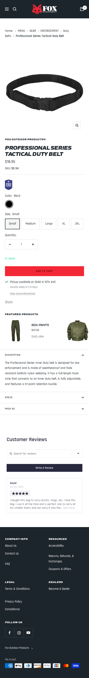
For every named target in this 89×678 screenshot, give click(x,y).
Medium (30, 224)
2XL (77, 224)
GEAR (33, 31)
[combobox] (78, 453)
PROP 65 (10, 408)
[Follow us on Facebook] (9, 632)
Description (12, 355)
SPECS (9, 397)
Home (8, 31)
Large (48, 224)
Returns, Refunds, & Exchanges (61, 558)
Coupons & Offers (60, 569)
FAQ (7, 564)
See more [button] (68, 508)
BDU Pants (40, 325)
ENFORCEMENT (50, 31)
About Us (11, 546)
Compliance (12, 609)
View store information (22, 293)
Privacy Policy (13, 602)
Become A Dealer (59, 589)
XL (63, 224)
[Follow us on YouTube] (28, 632)
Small (12, 224)
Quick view (37, 336)
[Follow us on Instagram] (19, 632)
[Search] (15, 9)
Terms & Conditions (17, 589)
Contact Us (12, 554)
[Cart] (82, 9)
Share (8, 302)
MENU (21, 31)
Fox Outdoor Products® (25, 139)
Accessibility (56, 546)
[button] (44, 468)
